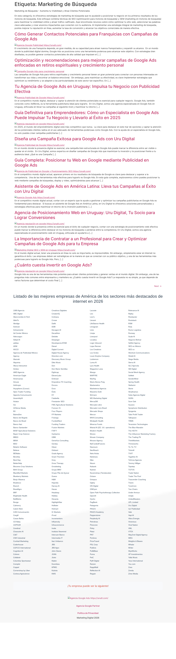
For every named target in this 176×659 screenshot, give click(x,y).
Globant (55, 450)
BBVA (15, 441)
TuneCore (132, 486)
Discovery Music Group (61, 359)
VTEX (130, 531)
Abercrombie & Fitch (21, 317)
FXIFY (54, 431)
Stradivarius (133, 392)
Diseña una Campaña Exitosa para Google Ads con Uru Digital (75, 138)
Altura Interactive (20, 366)
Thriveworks (133, 444)
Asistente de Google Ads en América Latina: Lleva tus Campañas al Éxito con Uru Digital (85, 189)
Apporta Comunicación (22, 395)
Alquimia (16, 362)
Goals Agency (57, 453)
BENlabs (16, 453)
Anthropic (17, 385)
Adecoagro (17, 337)
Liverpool (93, 337)
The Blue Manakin (135, 427)
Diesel (54, 346)
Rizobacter (132, 317)
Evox (54, 389)
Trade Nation (133, 473)
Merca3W (94, 401)
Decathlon (56, 333)
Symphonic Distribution (137, 408)
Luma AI (93, 362)
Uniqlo (130, 496)
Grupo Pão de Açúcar (60, 473)
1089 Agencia (18, 310)
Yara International (135, 561)
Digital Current (57, 349)
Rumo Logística (134, 330)
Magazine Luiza (96, 369)
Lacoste (93, 310)
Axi (14, 405)
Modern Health (96, 431)
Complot (16, 564)
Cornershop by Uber (21, 570)
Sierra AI (131, 362)
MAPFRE (93, 375)
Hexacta (55, 499)
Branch (16, 486)
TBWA (130, 421)
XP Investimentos (135, 554)
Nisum (92, 463)
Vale (130, 512)
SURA (130, 398)
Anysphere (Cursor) (21, 389)
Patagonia (94, 505)
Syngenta (132, 411)
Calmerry (17, 505)
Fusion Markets (58, 427)
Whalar (131, 545)
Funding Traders (58, 424)
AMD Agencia (18, 372)
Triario (130, 483)
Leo (91, 314)
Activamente (18, 330)
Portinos (93, 538)
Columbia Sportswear (22, 561)
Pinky (92, 528)
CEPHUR (17, 525)
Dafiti (54, 323)
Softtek (131, 375)
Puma (92, 554)
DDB (53, 327)
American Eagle (19, 375)
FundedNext (57, 421)
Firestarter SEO (58, 401)
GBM (54, 437)
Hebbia (54, 496)
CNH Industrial (19, 538)
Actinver (16, 327)
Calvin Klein (18, 509)
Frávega (55, 418)
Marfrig (93, 379)
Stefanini (131, 385)
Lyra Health (94, 366)
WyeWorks (132, 551)
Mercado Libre (96, 405)
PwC (92, 557)
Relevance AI (133, 310)
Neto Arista (94, 453)
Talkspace (132, 418)
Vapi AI (131, 515)
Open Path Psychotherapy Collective (105, 493)
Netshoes (94, 457)
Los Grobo (94, 353)
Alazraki (16, 359)
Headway (55, 493)
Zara (130, 567)
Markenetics (95, 385)
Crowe (54, 320)
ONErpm (93, 489)
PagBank (93, 502)
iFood (54, 515)
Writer (130, 548)
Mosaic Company (97, 437)
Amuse (16, 382)
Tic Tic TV (132, 447)
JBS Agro (55, 548)
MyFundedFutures (97, 444)
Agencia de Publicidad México (25, 353)
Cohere (16, 554)
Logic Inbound (96, 343)
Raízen (93, 564)
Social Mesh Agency (136, 372)
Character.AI (18, 531)
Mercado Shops (96, 411)
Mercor (93, 414)
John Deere (56, 551)
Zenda (131, 570)
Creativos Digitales (59, 310)
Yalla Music (132, 557)
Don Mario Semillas (60, 369)
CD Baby (16, 522)
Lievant (93, 320)
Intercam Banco (58, 535)
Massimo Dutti (96, 392)
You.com (131, 564)
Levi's (92, 317)
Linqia (92, 333)
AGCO (16, 349)
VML (130, 528)
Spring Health (133, 382)
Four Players (57, 411)
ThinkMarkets (133, 441)
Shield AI (131, 356)
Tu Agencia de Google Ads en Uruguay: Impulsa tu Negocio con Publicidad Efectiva (87, 89)
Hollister (55, 505)
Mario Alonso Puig (97, 382)
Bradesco (17, 483)
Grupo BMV (56, 470)
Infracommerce (58, 525)
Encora (54, 385)
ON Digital (94, 486)
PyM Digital (94, 561)
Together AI (133, 457)
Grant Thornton (58, 457)
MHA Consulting (96, 418)
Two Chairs (132, 489)
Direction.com (57, 356)
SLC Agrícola (133, 366)
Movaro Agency (96, 441)
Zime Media (133, 574)
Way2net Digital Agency (137, 535)
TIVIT (130, 453)
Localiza (93, 340)
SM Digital (132, 369)
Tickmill (131, 450)
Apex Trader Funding (22, 392)
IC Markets (56, 512)
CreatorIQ (56, 314)
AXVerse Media (19, 408)
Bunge (16, 502)
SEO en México (134, 346)
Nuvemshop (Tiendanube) (100, 473)
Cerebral (16, 528)
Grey (54, 460)
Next (157, 286)
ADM (15, 346)
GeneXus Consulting (60, 441)
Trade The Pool (134, 476)
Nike (92, 460)
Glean (54, 447)
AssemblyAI (18, 398)
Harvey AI (56, 486)
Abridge (16, 323)
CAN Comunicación (21, 512)
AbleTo (16, 320)
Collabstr (16, 557)
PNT (92, 535)
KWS (54, 574)
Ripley (130, 314)
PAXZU (93, 509)
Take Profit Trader (135, 414)
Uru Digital (132, 505)
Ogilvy (92, 483)
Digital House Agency (60, 353)
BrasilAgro (17, 489)
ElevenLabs (56, 375)
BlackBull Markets (20, 473)
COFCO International (22, 548)
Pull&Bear (94, 551)
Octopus (93, 479)
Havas (54, 489)
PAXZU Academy (97, 512)
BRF (15, 493)
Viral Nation (133, 525)
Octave (93, 476)
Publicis (93, 548)
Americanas (18, 379)
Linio (92, 330)
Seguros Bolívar (134, 340)
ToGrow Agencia (135, 460)
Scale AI (131, 337)
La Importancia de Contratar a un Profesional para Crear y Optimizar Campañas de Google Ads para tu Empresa (81, 241)
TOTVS (131, 470)
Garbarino (56, 434)
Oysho (92, 499)
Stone (130, 389)
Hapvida (55, 483)
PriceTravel (94, 541)
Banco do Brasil (19, 421)
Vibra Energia (133, 518)
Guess (54, 476)
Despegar (56, 340)
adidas (16, 343)
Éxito (54, 392)
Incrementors (57, 518)
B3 (14, 411)
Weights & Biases (135, 541)
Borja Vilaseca (19, 479)
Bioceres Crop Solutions (23, 466)
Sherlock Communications (139, 353)
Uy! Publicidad (134, 509)
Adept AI (16, 340)
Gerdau (55, 444)
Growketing (56, 466)
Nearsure (94, 447)
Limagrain (94, 327)
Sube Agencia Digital (136, 395)
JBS (53, 545)
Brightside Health (20, 496)
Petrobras (94, 522)
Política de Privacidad (87, 613)
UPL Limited (133, 502)
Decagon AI (56, 330)
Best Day (17, 460)
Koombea (56, 564)
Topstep (131, 466)
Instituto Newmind (59, 531)
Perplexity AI (95, 518)
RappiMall (94, 567)
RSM (130, 323)
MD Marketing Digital (98, 398)
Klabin (54, 561)
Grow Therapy (57, 463)
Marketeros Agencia (98, 389)
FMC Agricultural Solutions (62, 405)
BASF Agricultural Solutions (24, 431)
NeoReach (94, 450)
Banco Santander (20, 427)
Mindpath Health (96, 421)
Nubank (93, 466)
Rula (130, 327)
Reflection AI (95, 570)
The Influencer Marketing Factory (142, 434)
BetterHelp (17, 463)
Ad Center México (20, 333)
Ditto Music (56, 362)
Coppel (16, 567)
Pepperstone (95, 515)
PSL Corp (94, 545)
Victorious (132, 522)
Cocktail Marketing (20, 541)
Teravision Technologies (138, 424)
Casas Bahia (18, 518)
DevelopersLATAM (59, 343)
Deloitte (55, 337)
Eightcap (55, 372)
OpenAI (93, 496)
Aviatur (16, 401)
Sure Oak (132, 401)
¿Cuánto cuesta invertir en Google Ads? (53, 264)
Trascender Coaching (137, 479)
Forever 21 (56, 408)
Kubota (54, 570)
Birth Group (18, 470)
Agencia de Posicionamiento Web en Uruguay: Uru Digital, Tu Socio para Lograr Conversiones (85, 215)
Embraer (55, 379)
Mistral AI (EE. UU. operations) (102, 427)
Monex (92, 434)
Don (53, 366)
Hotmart (55, 509)
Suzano (131, 405)
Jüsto (54, 557)
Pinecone (94, 525)
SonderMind (133, 379)
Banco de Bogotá (20, 418)
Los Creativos (95, 349)
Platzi (92, 531)
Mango (93, 372)
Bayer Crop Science (21, 434)
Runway (131, 333)
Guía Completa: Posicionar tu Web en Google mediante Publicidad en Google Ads (82, 162)
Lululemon (94, 359)
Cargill (15, 515)
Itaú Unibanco (57, 541)
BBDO (15, 437)
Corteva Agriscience (21, 574)
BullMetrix (17, 499)
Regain (93, 574)
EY (53, 395)
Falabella (55, 398)
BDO (15, 444)
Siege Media (133, 359)
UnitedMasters (134, 499)
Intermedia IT (57, 538)
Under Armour (134, 493)
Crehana (55, 317)
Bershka (16, 457)
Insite (54, 528)
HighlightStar (57, 502)
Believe (16, 450)
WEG (130, 538)
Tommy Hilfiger (134, 463)
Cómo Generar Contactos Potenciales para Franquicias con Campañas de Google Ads (86, 36)
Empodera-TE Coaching (61, 382)
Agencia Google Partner (88, 606)
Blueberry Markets (20, 476)
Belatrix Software (20, 447)
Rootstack (132, 320)
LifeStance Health (97, 323)
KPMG (54, 567)
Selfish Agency (134, 343)
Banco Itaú (17, 424)
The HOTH (132, 431)
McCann (93, 395)
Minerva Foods (96, 424)
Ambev (16, 369)
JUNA (54, 554)
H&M (54, 479)
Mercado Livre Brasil (98, 408)
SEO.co (131, 349)
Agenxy (16, 356)
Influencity (56, 522)
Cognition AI (18, 551)
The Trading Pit (134, 437)
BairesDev (17, 414)
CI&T (15, 535)
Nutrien (93, 470)
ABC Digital (17, 314)
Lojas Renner (95, 346)
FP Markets (56, 414)
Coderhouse (18, 545)
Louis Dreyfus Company (100, 356)
